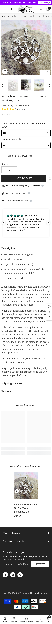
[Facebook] (5, 574)
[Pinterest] (20, 574)
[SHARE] (48, 178)
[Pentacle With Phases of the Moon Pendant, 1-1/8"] (26, 485)
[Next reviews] (48, 223)
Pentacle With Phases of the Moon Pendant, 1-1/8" (26, 508)
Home (4, 16)
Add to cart (24, 178)
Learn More (45, 3)
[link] (13, 448)
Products (14, 16)
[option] (26, 47)
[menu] (3, 9)
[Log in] (41, 9)
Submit (40, 564)
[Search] (11, 9)
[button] (42, 72)
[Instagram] (12, 574)
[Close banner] (49, 2)
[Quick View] (17, 491)
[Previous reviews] (4, 223)
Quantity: (6, 164)
